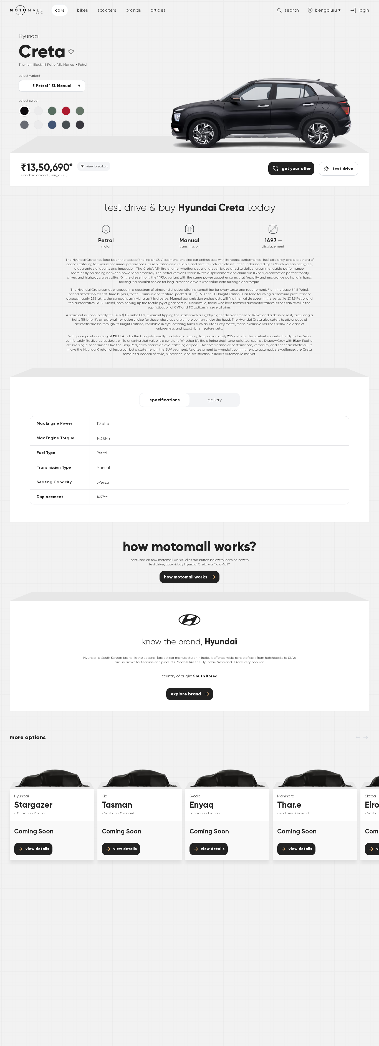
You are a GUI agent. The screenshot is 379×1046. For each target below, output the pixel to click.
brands (133, 10)
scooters (106, 10)
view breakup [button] (97, 166)
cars (59, 10)
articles (158, 10)
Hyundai (29, 36)
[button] (71, 51)
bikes (82, 10)
